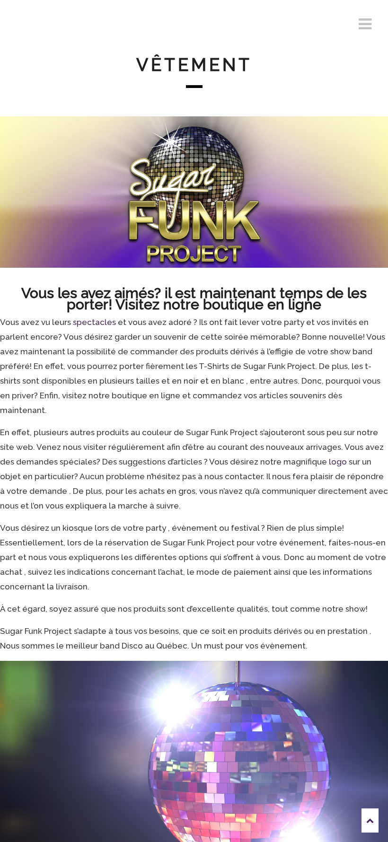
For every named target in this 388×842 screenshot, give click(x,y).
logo (339, 461)
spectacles (94, 322)
